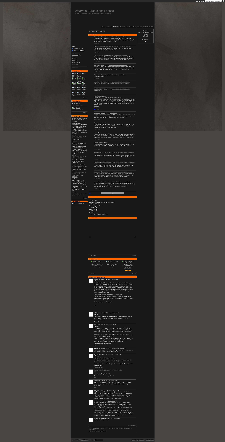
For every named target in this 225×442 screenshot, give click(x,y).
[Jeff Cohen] (74, 84)
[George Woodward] (79, 79)
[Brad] (79, 84)
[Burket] (74, 79)
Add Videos (93, 273)
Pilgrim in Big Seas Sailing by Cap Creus (128, 266)
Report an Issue (140, 440)
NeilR (95, 55)
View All (85, 97)
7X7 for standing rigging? (77, 176)
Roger (95, 36)
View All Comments (131, 425)
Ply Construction (113, 113)
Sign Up (198, 1)
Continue (74, 135)
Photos (73, 60)
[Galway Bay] (84, 94)
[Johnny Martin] (74, 94)
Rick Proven (111, 324)
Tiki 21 (78, 108)
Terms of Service (150, 440)
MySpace (76, 51)
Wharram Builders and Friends (94, 10)
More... (112, 193)
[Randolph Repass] (74, 75)
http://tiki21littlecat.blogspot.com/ (99, 214)
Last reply (84, 136)
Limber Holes (76, 139)
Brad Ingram (96, 81)
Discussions (75, 55)
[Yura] (84, 75)
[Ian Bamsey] (79, 89)
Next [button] (135, 237)
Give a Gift (81, 203)
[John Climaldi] (84, 89)
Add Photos (93, 255)
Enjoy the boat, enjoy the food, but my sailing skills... (124, 152)
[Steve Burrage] (79, 75)
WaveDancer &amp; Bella (117, 348)
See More (96, 106)
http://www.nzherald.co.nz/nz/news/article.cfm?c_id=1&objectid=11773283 (79, 168)
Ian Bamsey (96, 89)
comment (101, 122)
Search (223, 1)
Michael (95, 132)
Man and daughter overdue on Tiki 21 (78, 160)
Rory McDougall (112, 313)
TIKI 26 (78, 103)
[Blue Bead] (74, 89)
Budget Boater (84, 440)
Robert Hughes (97, 46)
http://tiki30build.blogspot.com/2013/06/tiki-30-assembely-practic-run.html (111, 83)
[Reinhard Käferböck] (84, 84)
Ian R (95, 65)
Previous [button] (90, 237)
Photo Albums (75, 62)
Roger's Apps (75, 67)
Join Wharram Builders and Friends (98, 431)
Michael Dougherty (112, 390)
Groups (73, 58)
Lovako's (103, 113)
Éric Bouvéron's (104, 152)
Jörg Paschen (112, 279)
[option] (112, 236)
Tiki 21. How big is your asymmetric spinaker (122, 172)
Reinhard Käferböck (113, 354)
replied (98, 36)
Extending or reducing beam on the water (118, 36)
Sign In (202, 1)
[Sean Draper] (84, 79)
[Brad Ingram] (79, 94)
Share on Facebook (79, 48)
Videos (73, 64)
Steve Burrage (111, 401)
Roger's (103, 36)
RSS (90, 194)
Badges (134, 440)
